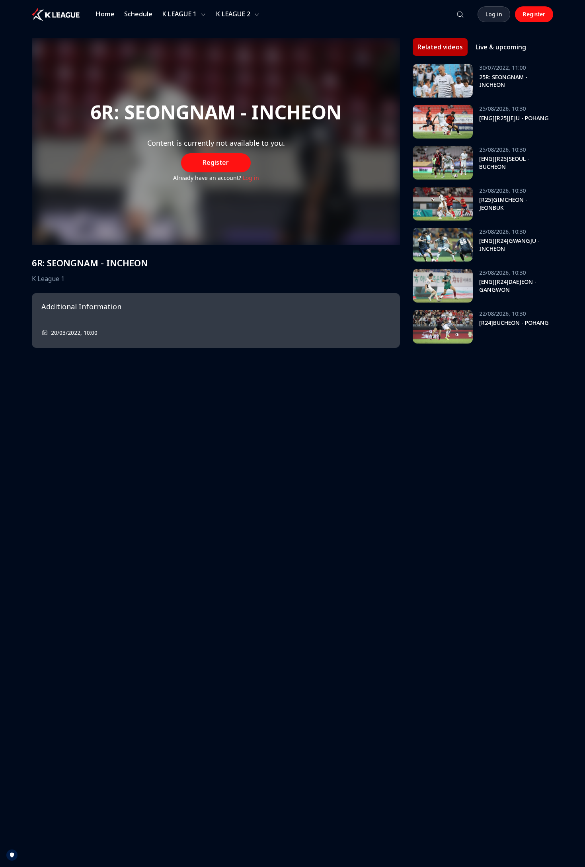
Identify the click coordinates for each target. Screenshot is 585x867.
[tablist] (472, 47)
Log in (251, 178)
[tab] (440, 47)
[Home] (56, 14)
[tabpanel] (483, 206)
